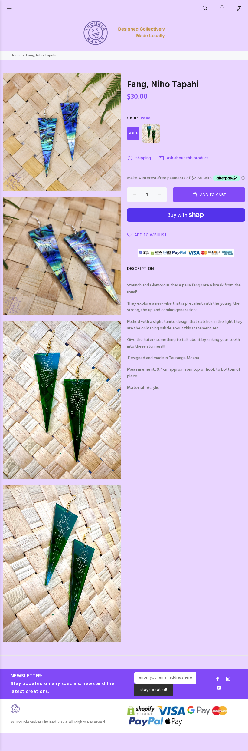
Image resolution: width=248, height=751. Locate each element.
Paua (133, 133)
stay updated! (153, 689)
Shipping (143, 158)
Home (16, 55)
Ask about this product (187, 158)
